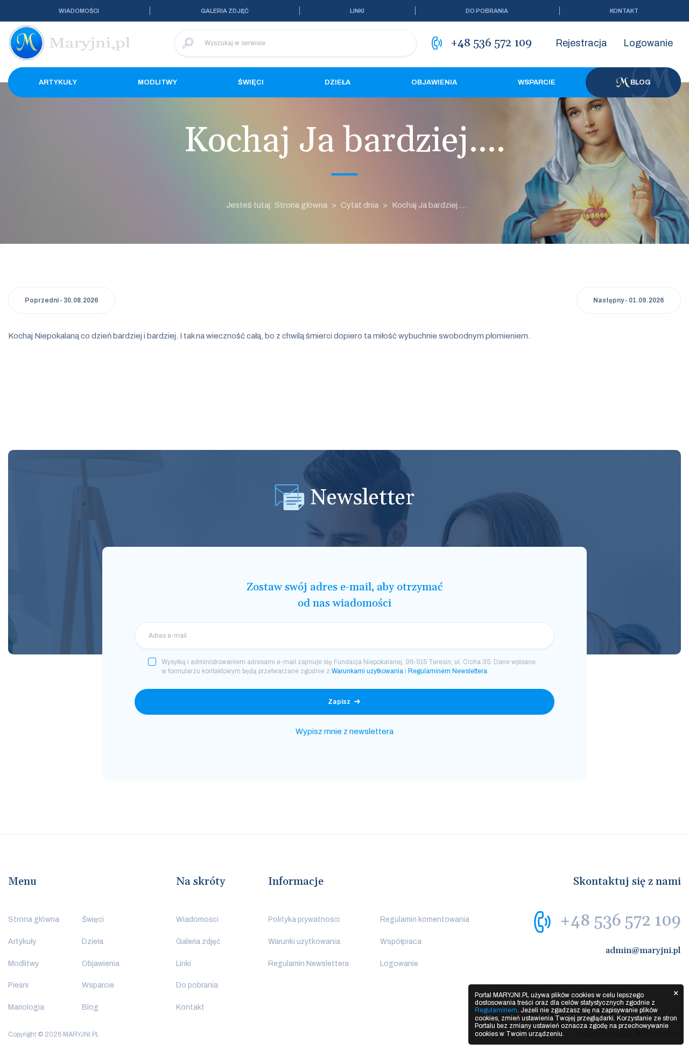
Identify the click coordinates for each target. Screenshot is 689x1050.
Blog (640, 82)
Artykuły (58, 82)
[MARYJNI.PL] (70, 43)
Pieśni (18, 985)
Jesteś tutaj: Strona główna (276, 205)
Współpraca (400, 942)
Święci (251, 82)
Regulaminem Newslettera (447, 671)
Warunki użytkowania (304, 942)
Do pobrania (487, 11)
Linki (357, 11)
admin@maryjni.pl (643, 950)
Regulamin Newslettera (308, 964)
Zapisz (339, 702)
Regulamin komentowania (424, 919)
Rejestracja (581, 43)
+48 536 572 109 (620, 921)
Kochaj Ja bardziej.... (429, 205)
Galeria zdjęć (225, 11)
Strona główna (33, 919)
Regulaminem (496, 1010)
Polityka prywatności (304, 919)
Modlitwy (157, 82)
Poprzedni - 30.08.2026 (62, 300)
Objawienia (434, 82)
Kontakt (624, 11)
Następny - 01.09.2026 (628, 300)
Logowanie (648, 43)
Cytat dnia (359, 205)
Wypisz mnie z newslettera (344, 731)
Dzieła (337, 82)
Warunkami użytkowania (367, 671)
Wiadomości (79, 11)
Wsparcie (537, 82)
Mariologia (26, 1007)
